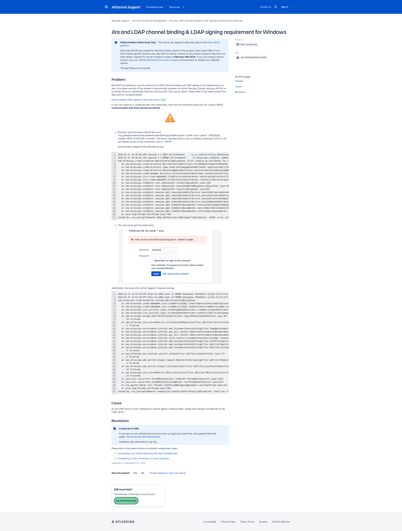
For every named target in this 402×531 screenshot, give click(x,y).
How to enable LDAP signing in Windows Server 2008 (138, 99)
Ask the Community (126, 500)
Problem (239, 81)
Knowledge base (154, 7)
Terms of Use (247, 521)
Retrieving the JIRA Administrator (143, 436)
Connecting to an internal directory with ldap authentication (148, 453)
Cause (238, 86)
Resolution (240, 92)
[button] (106, 7)
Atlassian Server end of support (163, 60)
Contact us (265, 6)
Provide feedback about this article (167, 473)
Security (263, 521)
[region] (170, 186)
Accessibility (209, 521)
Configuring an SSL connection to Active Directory (143, 458)
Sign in (284, 6)
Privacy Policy (228, 521)
